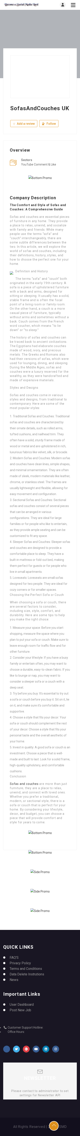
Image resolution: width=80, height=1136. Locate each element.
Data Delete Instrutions (27, 974)
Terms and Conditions (26, 969)
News (14, 980)
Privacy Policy (20, 963)
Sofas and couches (24, 784)
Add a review (25, 123)
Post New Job (20, 1010)
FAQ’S (14, 958)
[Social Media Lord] (21, 5)
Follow (51, 123)
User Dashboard (22, 1005)
